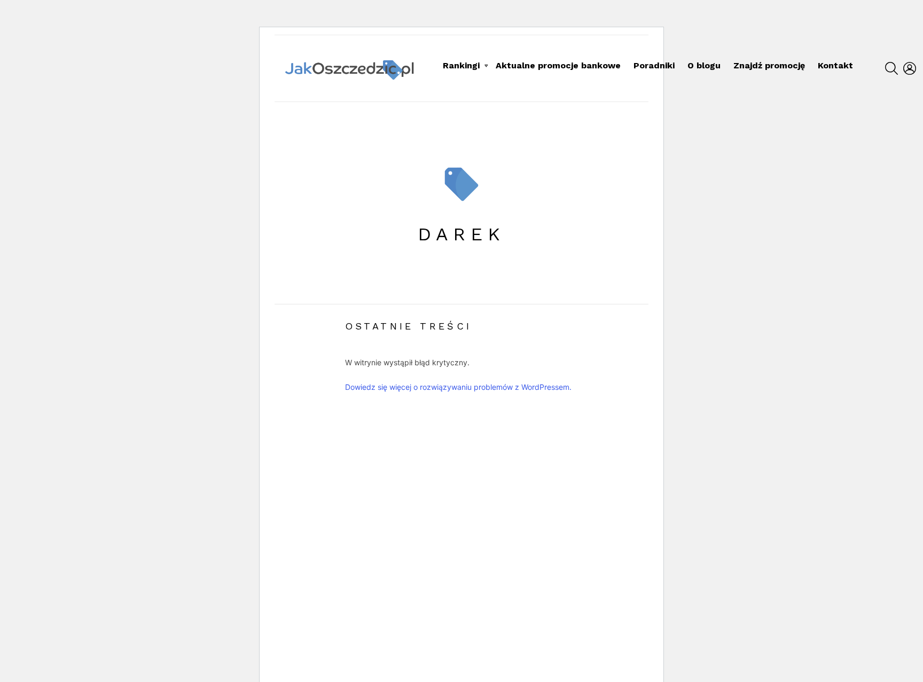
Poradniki (654, 65)
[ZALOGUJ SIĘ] (909, 68)
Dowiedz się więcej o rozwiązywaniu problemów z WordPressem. (458, 386)
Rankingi (461, 65)
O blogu (704, 65)
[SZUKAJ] (891, 68)
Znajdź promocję (769, 65)
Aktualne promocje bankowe (558, 65)
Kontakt (835, 65)
